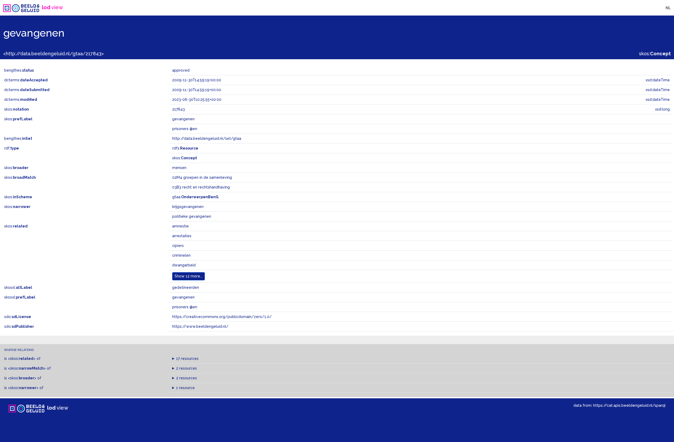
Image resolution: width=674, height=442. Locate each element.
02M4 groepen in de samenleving (202, 177)
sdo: (17, 317)
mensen (179, 168)
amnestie (180, 226)
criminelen (181, 255)
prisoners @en (184, 307)
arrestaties (181, 236)
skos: (655, 53)
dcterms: (26, 80)
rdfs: (185, 148)
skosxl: (18, 287)
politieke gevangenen (191, 216)
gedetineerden (185, 287)
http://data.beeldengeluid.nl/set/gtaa (206, 138)
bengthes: (19, 70)
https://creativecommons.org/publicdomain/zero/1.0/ (222, 317)
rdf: (11, 148)
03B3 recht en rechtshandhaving (201, 187)
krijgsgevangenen (188, 207)
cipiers (178, 246)
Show (188, 276)
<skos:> (22, 358)
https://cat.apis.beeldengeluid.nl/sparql (629, 405)
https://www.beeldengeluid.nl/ (200, 326)
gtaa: (195, 197)
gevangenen (183, 297)
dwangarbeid (184, 265)
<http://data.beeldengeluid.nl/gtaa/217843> (53, 53)
